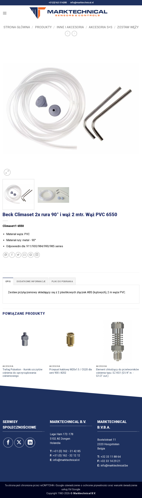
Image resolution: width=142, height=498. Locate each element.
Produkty (43, 27)
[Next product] (67, 33)
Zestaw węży (128, 27)
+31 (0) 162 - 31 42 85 (67, 451)
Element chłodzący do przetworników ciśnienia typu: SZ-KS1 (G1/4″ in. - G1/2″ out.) (117, 372)
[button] (5, 13)
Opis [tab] (8, 281)
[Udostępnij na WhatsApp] (6, 255)
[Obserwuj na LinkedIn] (30, 443)
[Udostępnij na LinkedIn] (37, 255)
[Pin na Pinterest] (31, 255)
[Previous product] (74, 33)
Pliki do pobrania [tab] (62, 281)
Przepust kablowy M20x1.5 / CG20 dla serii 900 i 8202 (70, 371)
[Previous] (10, 108)
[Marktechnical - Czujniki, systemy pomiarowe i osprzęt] (68, 13)
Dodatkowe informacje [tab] (31, 281)
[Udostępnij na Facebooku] (12, 255)
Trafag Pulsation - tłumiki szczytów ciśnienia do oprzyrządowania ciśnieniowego (22, 372)
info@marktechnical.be (114, 465)
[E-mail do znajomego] (24, 255)
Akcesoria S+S (100, 27)
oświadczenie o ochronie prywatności (86, 485)
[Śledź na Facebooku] (8, 443)
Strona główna (16, 27)
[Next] (132, 108)
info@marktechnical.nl (82, 2)
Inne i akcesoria (70, 27)
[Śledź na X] (19, 443)
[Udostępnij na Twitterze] (18, 255)
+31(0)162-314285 (58, 2)
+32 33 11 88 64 (111, 456)
